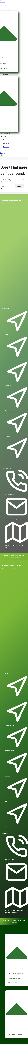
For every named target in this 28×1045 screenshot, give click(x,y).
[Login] (14, 150)
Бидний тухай (7, 133)
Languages (6, 143)
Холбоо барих (7, 140)
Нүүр (4, 5)
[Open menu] (1, 155)
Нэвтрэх (6, 147)
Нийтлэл (5, 136)
